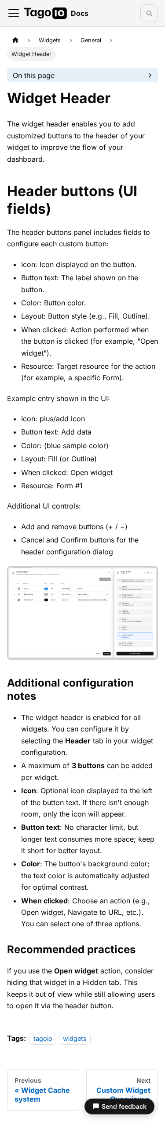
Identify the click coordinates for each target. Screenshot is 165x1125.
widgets (75, 1038)
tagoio (42, 1038)
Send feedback (124, 1106)
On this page (34, 75)
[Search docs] (149, 13)
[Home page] (15, 40)
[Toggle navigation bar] (13, 13)
